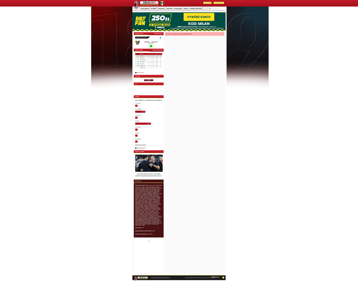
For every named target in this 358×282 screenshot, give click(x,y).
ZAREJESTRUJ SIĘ (219, 2)
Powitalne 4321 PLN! (196, 8)
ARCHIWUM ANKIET (141, 147)
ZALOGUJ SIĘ (207, 2)
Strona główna (145, 8)
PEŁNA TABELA (140, 72)
